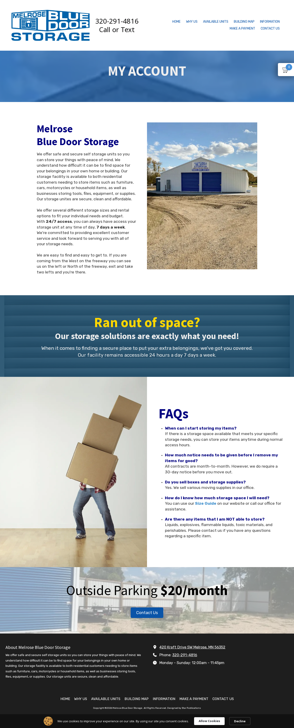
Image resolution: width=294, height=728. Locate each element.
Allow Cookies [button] (209, 721)
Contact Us (147, 612)
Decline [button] (240, 721)
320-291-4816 (184, 655)
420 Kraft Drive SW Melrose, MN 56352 (192, 647)
